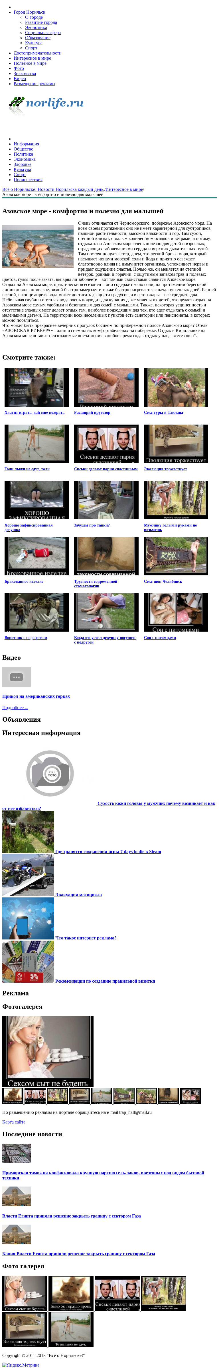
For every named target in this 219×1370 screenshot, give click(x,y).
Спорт (31, 47)
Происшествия (28, 179)
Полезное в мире (30, 63)
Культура (33, 42)
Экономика (36, 27)
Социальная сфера (43, 32)
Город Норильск (29, 12)
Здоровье (22, 164)
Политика (23, 154)
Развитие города (41, 22)
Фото (19, 68)
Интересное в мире (32, 58)
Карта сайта (13, 1122)
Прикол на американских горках (36, 696)
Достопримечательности (38, 53)
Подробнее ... (15, 707)
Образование (37, 37)
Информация (26, 143)
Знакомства (25, 73)
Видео (20, 78)
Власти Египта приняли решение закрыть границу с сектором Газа (71, 1216)
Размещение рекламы (34, 83)
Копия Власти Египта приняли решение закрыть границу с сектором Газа (78, 1253)
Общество (23, 149)
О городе (34, 17)
